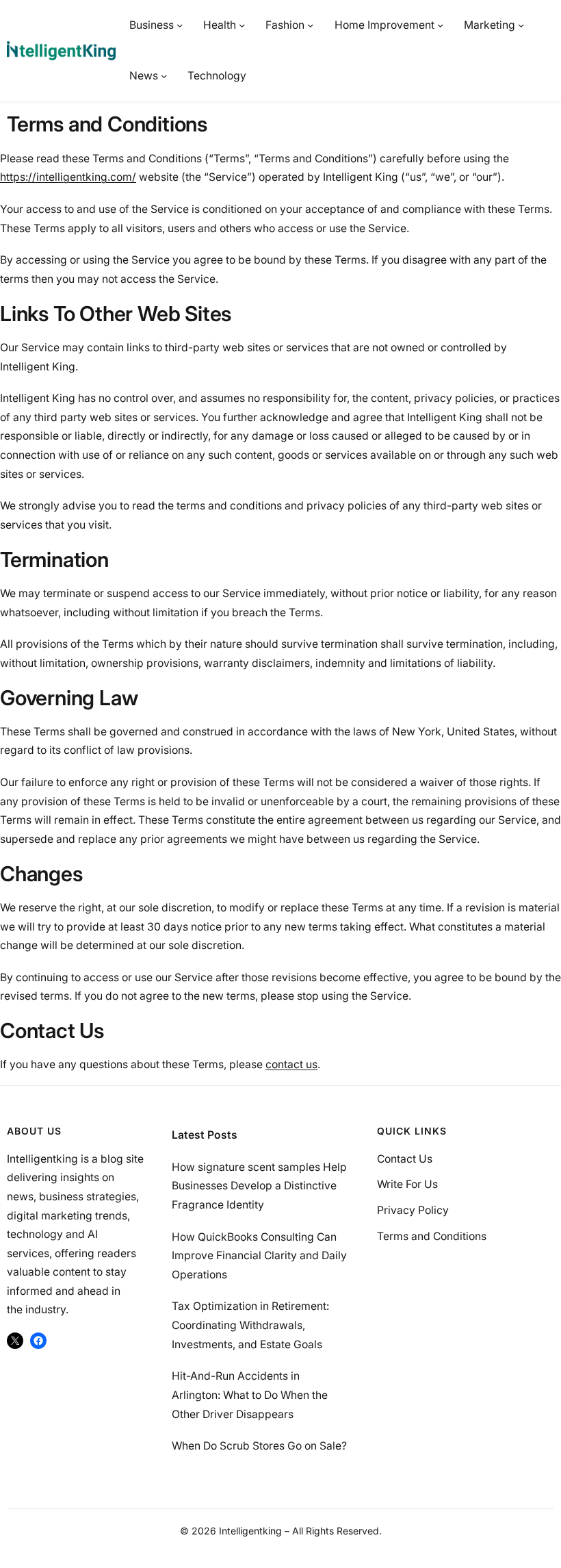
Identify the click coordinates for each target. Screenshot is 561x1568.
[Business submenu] (180, 25)
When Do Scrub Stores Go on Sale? (259, 1445)
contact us (291, 1064)
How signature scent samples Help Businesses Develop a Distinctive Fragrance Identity (259, 1186)
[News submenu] (164, 76)
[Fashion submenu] (310, 25)
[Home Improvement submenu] (440, 25)
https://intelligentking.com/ (68, 177)
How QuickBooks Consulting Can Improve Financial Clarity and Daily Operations (259, 1255)
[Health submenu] (242, 25)
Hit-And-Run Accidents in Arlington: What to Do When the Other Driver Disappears (250, 1394)
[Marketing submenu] (521, 25)
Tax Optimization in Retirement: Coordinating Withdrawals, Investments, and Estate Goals (250, 1325)
